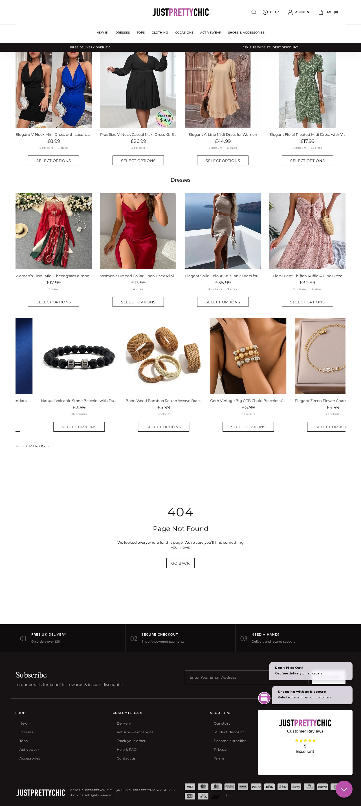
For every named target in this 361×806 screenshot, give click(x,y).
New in (25, 723)
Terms (219, 758)
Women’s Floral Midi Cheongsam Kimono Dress (54, 276)
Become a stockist (230, 741)
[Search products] (254, 12)
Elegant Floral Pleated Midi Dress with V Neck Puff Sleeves (307, 134)
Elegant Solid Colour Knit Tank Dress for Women (223, 276)
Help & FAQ (127, 749)
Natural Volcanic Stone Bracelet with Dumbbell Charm (54, 400)
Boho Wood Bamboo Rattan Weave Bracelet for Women (138, 400)
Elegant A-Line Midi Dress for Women (222, 134)
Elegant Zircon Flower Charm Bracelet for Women (307, 400)
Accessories (29, 758)
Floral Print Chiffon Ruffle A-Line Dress (307, 276)
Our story (222, 723)
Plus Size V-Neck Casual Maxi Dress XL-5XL (138, 134)
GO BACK (180, 563)
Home (20, 446)
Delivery (124, 723)
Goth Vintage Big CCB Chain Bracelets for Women (223, 400)
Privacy (220, 749)
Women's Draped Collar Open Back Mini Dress (138, 276)
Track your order (131, 741)
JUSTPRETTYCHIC (180, 12)
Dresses (181, 180)
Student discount (229, 732)
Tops (23, 741)
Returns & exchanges (135, 732)
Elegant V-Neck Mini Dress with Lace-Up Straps (54, 134)
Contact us (126, 758)
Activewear (29, 749)
